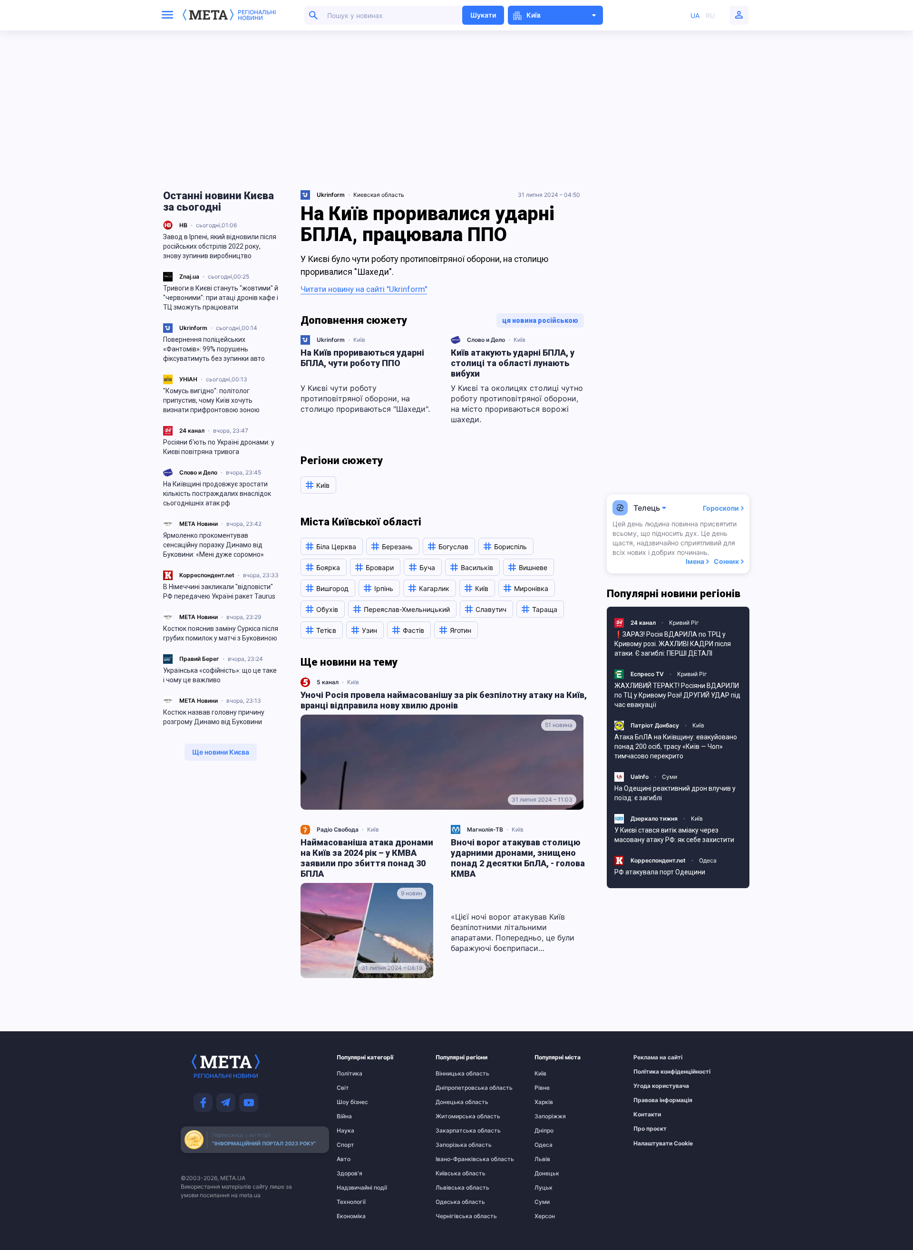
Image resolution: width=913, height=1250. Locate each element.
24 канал (191, 430)
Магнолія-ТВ (485, 829)
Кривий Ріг (684, 622)
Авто (343, 1159)
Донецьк (546, 1173)
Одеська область (454, 1202)
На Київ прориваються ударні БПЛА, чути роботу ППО (362, 358)
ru (710, 15)
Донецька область (454, 1102)
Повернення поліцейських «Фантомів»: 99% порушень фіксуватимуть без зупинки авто (214, 349)
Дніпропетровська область (454, 1088)
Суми (669, 776)
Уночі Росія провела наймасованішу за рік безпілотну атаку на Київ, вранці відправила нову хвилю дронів (444, 700)
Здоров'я (349, 1173)
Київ (359, 339)
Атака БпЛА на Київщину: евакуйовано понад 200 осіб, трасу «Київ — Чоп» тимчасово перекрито (675, 746)
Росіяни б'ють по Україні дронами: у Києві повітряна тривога (218, 446)
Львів (542, 1159)
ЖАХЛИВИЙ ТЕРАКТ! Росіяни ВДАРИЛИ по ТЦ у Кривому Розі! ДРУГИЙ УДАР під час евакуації (677, 695)
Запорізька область (454, 1145)
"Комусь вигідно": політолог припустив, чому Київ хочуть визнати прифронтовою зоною (211, 400)
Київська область (454, 1173)
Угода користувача (651, 1086)
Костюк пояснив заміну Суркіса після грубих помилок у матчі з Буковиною (220, 633)
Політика (349, 1073)
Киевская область (378, 194)
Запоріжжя (550, 1116)
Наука (345, 1130)
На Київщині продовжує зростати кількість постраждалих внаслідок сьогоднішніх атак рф (217, 493)
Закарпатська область (454, 1130)
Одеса (708, 860)
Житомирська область (454, 1116)
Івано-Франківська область (454, 1159)
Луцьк (543, 1187)
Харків (543, 1102)
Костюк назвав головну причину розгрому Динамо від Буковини (213, 717)
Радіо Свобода (338, 829)
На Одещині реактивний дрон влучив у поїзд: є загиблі (675, 793)
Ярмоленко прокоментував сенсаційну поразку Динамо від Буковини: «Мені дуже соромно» (213, 545)
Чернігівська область (454, 1216)
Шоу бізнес (352, 1102)
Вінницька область (454, 1073)
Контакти (647, 1114)
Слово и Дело (198, 472)
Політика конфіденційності (651, 1071)
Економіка (351, 1216)
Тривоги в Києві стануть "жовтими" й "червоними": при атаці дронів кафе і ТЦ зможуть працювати (220, 297)
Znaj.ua (189, 276)
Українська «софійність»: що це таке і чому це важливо (220, 675)
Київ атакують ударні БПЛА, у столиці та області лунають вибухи (512, 363)
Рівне (542, 1088)
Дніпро (544, 1130)
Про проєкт (650, 1128)
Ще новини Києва (220, 752)
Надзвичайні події (355, 1187)
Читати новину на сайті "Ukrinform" (364, 289)
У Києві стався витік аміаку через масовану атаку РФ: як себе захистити (674, 834)
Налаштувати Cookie (663, 1143)
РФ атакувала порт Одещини (659, 872)
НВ (183, 225)
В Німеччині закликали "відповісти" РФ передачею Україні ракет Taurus (219, 591)
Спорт (345, 1145)
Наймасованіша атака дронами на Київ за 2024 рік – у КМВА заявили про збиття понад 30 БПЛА (367, 858)
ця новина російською (540, 320)
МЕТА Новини (198, 523)
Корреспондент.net (206, 575)
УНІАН (188, 379)
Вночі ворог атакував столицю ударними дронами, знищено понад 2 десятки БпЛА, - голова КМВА (518, 858)
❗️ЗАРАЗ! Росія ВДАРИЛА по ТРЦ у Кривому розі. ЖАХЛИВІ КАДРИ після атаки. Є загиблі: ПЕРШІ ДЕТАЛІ (672, 643)
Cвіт (343, 1088)
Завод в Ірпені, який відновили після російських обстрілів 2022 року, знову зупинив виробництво (219, 246)
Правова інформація (651, 1100)
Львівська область (454, 1187)
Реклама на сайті (651, 1057)
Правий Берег (199, 658)
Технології (351, 1202)
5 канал (328, 682)
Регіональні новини (257, 15)
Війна (344, 1116)
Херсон (544, 1216)
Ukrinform (193, 327)
